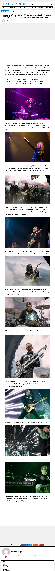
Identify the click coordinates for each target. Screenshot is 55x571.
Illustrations (30, 7)
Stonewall (5, 569)
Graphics (41, 7)
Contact (4, 563)
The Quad (18, 7)
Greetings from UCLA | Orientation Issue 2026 (20, 11)
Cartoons (36, 7)
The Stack (46, 7)
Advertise (39, 4)
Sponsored (5, 566)
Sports (6, 7)
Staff (4, 568)
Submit (48, 4)
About (4, 561)
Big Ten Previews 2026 (36, 11)
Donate (44, 4)
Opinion (13, 7)
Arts (10, 7)
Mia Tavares (10, 20)
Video (25, 7)
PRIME (50, 7)
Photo (21, 7)
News (3, 7)
